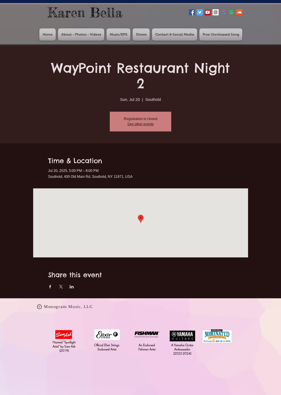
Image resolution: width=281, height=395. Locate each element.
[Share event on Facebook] (50, 286)
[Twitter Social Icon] (200, 12)
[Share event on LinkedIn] (72, 286)
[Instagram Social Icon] (216, 12)
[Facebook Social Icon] (192, 12)
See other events (140, 124)
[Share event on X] (61, 286)
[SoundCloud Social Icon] (239, 12)
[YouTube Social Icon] (208, 12)
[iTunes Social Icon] (223, 12)
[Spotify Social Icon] (231, 12)
